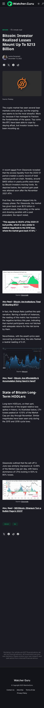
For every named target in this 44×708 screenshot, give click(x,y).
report (13, 170)
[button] (3, 4)
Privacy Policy (22, 693)
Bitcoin (5, 30)
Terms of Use (30, 690)
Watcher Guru (22, 680)
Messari (25, 371)
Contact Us (10, 690)
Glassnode (24, 295)
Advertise (20, 690)
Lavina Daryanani (14, 56)
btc (15, 524)
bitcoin (6, 524)
